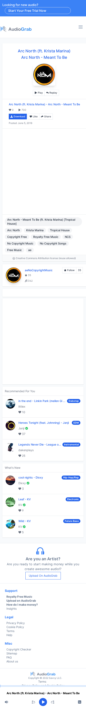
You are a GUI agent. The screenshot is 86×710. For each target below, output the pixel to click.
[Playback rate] (79, 702)
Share (47, 116)
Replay (53, 92)
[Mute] (6, 702)
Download (19, 116)
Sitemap (11, 653)
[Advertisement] (43, 171)
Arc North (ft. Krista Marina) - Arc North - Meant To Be (43, 693)
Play (40, 92)
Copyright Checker (18, 649)
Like (35, 116)
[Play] (43, 702)
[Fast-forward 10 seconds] (52, 702)
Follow (71, 270)
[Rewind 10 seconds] (33, 702)
